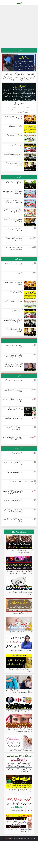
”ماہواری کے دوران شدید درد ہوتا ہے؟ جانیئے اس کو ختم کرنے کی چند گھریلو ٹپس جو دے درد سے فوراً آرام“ (19, 691)
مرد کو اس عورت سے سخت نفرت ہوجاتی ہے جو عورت (13, 418)
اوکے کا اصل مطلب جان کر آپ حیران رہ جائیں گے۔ (13, 346)
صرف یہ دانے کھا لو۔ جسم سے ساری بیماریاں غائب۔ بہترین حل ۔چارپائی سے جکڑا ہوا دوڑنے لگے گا (12, 191)
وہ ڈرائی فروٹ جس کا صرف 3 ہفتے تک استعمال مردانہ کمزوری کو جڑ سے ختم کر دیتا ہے (13, 248)
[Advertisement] (19, 27)
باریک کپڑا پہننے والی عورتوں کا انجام (16, 453)
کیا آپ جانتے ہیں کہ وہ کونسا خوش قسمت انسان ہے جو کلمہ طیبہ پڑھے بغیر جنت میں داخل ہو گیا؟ (12, 491)
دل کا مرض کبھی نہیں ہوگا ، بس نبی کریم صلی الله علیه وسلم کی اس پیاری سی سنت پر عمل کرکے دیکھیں (19, 572)
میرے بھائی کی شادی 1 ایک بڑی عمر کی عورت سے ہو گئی (12, 409)
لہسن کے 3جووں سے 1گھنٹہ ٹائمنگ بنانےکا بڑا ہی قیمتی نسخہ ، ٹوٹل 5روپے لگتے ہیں (13, 210)
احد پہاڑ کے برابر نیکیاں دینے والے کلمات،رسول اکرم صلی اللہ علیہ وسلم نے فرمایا (19, 770)
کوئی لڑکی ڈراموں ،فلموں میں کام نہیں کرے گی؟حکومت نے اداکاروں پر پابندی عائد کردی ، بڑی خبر (13, 365)
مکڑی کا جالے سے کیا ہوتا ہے (17, 144)
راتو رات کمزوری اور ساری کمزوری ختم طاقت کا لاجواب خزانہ (13, 117)
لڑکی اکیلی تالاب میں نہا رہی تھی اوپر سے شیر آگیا (13, 380)
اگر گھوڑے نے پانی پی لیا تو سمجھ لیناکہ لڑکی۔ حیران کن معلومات (13, 390)
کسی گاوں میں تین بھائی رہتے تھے (15, 126)
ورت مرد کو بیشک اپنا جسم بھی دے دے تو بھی (22, 750)
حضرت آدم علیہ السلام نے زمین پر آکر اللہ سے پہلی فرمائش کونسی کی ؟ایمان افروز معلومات (13, 510)
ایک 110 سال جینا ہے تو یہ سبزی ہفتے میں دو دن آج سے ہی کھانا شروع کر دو (13, 220)
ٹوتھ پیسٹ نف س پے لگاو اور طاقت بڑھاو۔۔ (23, 650)
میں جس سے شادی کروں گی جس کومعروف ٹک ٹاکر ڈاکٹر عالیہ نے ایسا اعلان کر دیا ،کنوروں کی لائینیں (13, 355)
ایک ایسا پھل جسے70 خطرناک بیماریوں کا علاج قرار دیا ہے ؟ (20, 592)
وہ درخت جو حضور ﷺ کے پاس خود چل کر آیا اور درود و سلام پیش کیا (13, 520)
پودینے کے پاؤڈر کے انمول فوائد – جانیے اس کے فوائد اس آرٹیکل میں (13, 182)
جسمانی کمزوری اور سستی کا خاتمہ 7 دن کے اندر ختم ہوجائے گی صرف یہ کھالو (14, 238)
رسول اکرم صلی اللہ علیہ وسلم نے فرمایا (24, 613)
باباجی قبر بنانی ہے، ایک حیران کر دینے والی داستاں (19, 74)
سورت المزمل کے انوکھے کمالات (16, 481)
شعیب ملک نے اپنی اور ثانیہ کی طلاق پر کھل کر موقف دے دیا (13, 164)
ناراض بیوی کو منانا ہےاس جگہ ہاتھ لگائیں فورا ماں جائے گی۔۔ (19, 668)
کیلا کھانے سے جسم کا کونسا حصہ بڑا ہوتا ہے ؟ (23, 631)
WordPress (6, 838)
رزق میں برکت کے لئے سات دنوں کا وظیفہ (14, 472)
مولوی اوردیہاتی (19, 103)
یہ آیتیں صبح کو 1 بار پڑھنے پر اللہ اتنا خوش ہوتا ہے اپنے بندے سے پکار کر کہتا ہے (13, 154)
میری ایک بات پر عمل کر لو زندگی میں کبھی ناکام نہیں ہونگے (12, 400)
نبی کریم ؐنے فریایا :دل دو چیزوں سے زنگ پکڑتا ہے (13, 500)
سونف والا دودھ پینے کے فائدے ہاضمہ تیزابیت (22, 710)
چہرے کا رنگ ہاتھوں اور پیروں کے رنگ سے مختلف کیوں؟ (13, 229)
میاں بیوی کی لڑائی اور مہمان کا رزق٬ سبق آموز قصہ (13, 135)
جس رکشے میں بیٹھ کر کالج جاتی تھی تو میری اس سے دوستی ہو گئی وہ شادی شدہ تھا (13, 428)
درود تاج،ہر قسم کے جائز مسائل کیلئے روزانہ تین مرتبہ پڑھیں (20, 789)
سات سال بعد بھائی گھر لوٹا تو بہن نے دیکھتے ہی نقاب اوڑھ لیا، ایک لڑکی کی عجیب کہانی (12, 437)
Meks (17, 838)
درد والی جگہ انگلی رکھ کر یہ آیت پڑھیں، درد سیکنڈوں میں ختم (12, 463)
